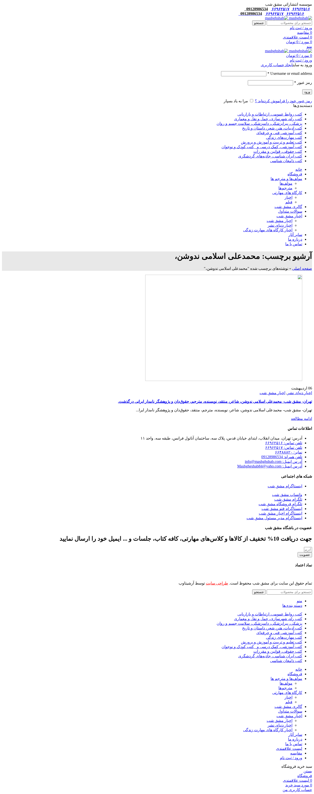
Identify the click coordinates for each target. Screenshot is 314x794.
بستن (307, 771)
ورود (307, 92)
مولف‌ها (286, 183)
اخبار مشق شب (279, 221)
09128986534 (256, 9)
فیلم (288, 202)
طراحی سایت (217, 583)
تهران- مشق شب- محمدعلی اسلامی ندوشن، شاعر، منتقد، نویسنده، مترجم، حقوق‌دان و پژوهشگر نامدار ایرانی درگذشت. (215, 401)
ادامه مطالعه (301, 419)
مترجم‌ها (285, 188)
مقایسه (296, 753)
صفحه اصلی (302, 268)
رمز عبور (303, 82)
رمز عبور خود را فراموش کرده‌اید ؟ (283, 101)
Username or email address (289, 73)
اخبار (288, 197)
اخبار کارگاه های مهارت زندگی (267, 230)
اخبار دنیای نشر (280, 225)
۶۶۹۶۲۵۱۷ (280, 9)
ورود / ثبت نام (291, 758)
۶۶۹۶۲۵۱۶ (300, 9)
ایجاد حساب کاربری (277, 65)
